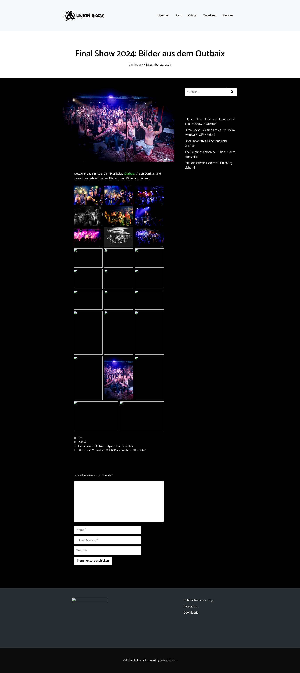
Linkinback (136, 64)
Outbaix (129, 173)
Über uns (163, 15)
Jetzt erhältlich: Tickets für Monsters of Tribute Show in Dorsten (210, 122)
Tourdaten (209, 15)
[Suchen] (232, 92)
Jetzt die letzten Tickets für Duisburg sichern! (208, 165)
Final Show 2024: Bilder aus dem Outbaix (206, 143)
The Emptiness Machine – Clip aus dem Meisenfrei (105, 446)
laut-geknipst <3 (168, 660)
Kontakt (228, 15)
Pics (178, 15)
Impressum (191, 606)
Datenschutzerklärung (198, 600)
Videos (192, 15)
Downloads (191, 612)
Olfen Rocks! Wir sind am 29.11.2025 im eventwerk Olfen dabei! (112, 450)
